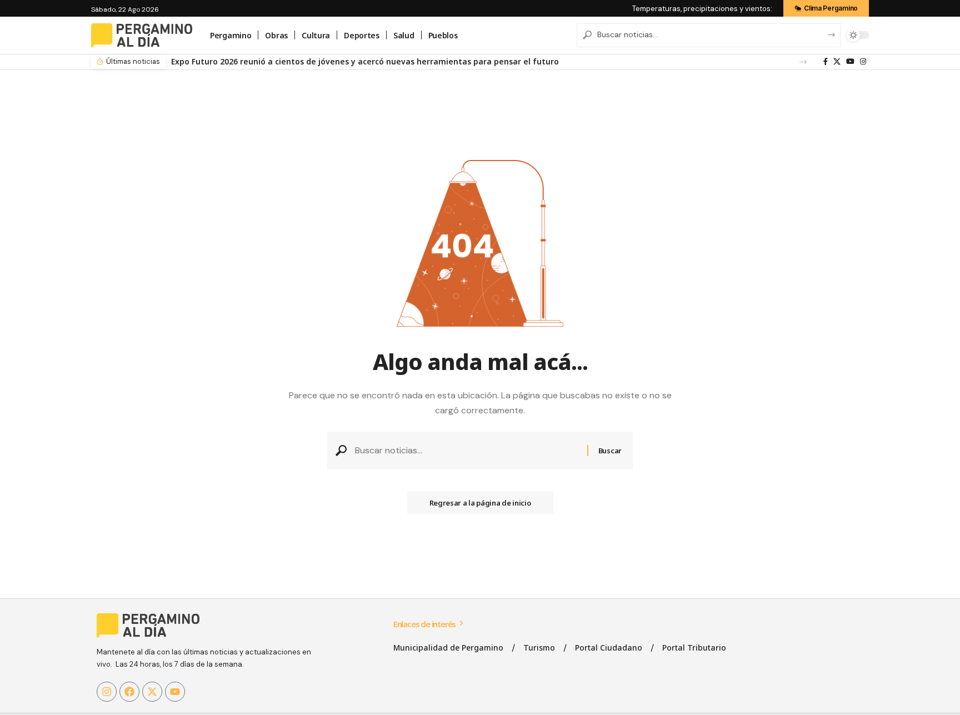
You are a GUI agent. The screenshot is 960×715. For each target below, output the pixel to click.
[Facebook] (826, 62)
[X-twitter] (152, 692)
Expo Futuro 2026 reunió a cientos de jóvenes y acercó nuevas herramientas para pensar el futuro (365, 61)
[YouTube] (850, 62)
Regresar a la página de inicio (480, 503)
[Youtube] (175, 692)
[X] (837, 62)
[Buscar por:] (467, 450)
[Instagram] (863, 62)
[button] (803, 62)
